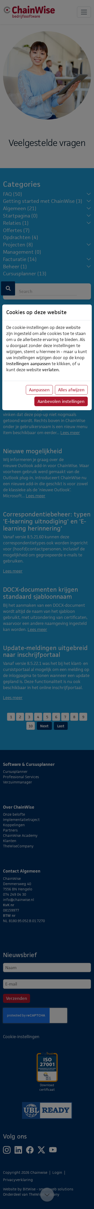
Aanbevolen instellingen (61, 401)
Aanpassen (39, 390)
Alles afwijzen (71, 390)
